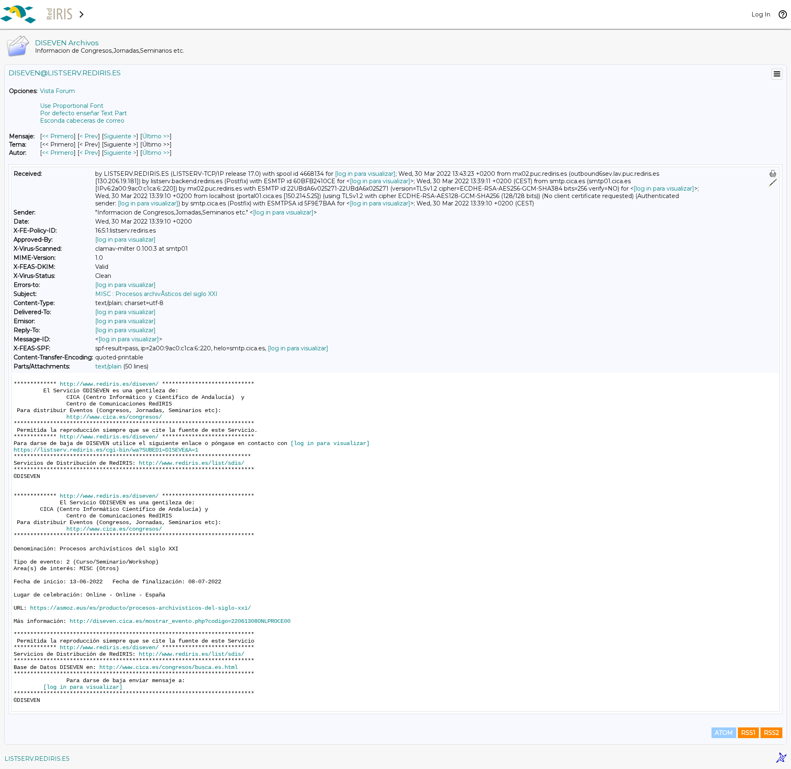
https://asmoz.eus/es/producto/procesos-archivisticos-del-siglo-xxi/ (140, 608)
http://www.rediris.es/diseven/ (109, 384)
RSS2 (771, 732)
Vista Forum (57, 91)
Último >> (156, 136)
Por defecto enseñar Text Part (83, 113)
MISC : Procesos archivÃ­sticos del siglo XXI (156, 294)
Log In (760, 14)
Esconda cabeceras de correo (82, 120)
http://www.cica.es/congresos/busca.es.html (168, 667)
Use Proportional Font (71, 106)
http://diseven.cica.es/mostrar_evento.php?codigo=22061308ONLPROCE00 (180, 621)
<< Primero (58, 136)
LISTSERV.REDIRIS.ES (37, 758)
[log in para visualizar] (365, 173)
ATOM (724, 732)
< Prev (89, 136)
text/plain (108, 366)
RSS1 (748, 732)
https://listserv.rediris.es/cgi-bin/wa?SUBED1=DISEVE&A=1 (106, 450)
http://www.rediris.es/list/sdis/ (191, 463)
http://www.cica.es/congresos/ (114, 417)
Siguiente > (120, 136)
